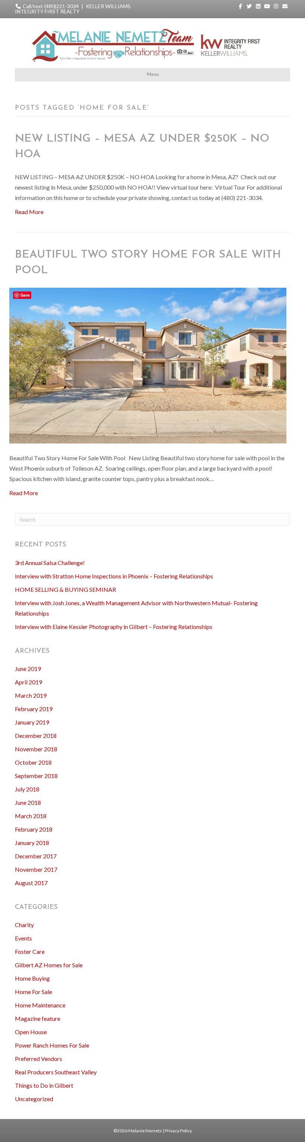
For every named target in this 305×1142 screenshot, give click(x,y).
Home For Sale (33, 991)
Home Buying (32, 978)
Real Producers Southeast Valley (56, 1071)
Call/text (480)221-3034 (51, 6)
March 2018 (30, 815)
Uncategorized (34, 1098)
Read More (29, 211)
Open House (31, 1031)
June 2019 (28, 668)
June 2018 (28, 802)
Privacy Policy (178, 1130)
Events (23, 938)
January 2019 (32, 722)
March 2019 (30, 695)
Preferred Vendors (38, 1058)
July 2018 (27, 789)
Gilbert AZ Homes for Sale (49, 964)
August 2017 (31, 882)
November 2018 (36, 748)
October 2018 (33, 762)
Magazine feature (37, 1018)
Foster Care (30, 951)
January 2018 (32, 842)
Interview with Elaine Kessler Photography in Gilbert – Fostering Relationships (113, 626)
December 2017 (36, 855)
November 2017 (36, 869)
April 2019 (28, 681)
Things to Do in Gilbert (44, 1085)
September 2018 (36, 775)
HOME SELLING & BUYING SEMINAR (65, 589)
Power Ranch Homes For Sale (52, 1045)
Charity (24, 924)
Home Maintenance (40, 1005)
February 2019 (33, 708)
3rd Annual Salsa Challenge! (50, 562)
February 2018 (33, 829)
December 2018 (36, 735)
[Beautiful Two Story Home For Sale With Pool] (147, 364)
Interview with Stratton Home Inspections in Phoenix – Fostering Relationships (114, 576)
